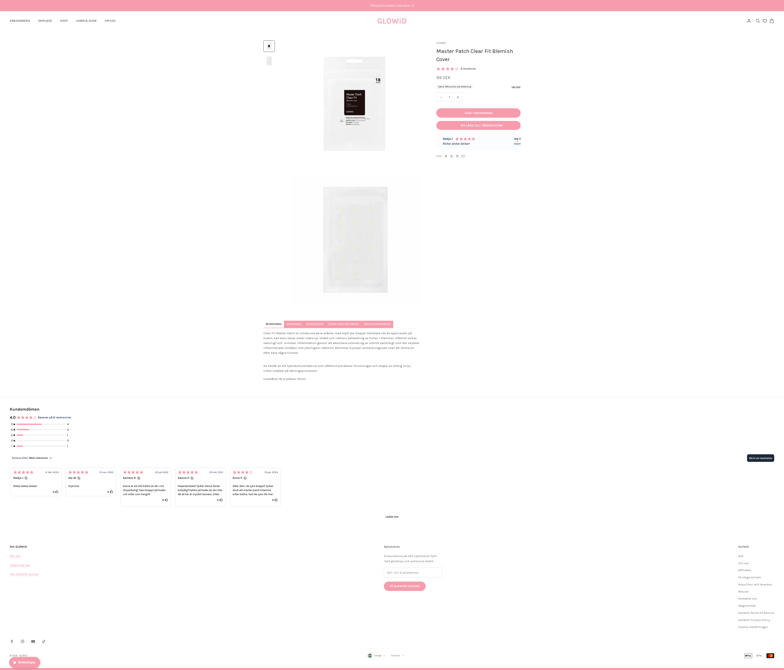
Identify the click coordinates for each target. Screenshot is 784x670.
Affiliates (744, 570)
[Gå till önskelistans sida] (764, 20)
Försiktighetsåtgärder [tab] (343, 324)
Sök (741, 556)
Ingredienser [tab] (314, 324)
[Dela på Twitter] (451, 156)
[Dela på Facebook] (446, 156)
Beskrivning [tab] (274, 324)
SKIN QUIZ (45, 20)
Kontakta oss (747, 598)
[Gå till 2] (269, 61)
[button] (36, 482)
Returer (743, 591)
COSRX (441, 43)
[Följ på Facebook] (12, 641)
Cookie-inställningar (753, 627)
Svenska (395, 655)
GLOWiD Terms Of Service (756, 613)
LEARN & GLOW (86, 20)
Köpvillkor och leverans (755, 584)
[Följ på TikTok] (44, 641)
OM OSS (110, 20)
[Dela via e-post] (463, 156)
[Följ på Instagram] (22, 641)
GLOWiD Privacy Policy (754, 620)
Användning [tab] (293, 324)
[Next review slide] (517, 141)
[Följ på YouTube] (33, 641)
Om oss (743, 563)
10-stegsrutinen (749, 577)
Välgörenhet (747, 605)
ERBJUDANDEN (20, 20)
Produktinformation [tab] (377, 324)
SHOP (64, 20)
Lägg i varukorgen (478, 113)
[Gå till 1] (269, 46)
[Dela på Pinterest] (457, 156)
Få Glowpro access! (405, 586)
